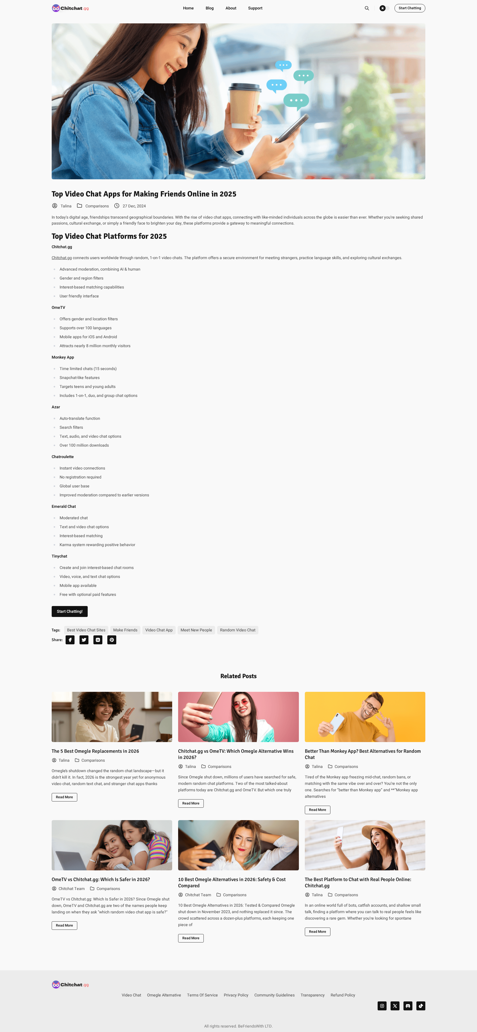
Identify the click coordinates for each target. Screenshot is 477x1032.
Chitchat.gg (62, 258)
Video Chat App (159, 630)
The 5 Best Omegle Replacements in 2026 (95, 751)
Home (188, 8)
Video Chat (131, 995)
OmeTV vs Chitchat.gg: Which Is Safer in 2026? (101, 879)
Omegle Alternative (164, 995)
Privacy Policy (236, 995)
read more (64, 797)
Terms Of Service (202, 995)
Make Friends (125, 630)
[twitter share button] (84, 639)
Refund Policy (343, 995)
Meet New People (196, 630)
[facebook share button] (70, 639)
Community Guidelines (274, 995)
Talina (66, 206)
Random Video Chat (237, 630)
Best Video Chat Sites (86, 630)
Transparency (313, 995)
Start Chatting (410, 8)
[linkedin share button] (97, 639)
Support (255, 8)
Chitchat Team (71, 889)
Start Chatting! (69, 611)
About (231, 8)
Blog (210, 8)
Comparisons (97, 206)
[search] (369, 8)
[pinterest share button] (111, 639)
